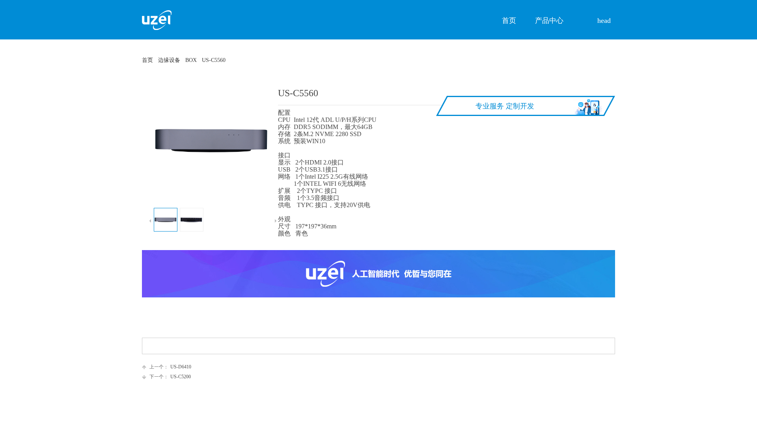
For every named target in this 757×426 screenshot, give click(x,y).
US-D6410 (170, 367)
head (604, 20)
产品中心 (549, 20)
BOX (191, 60)
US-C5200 (170, 376)
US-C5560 (214, 60)
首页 (147, 60)
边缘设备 (169, 60)
